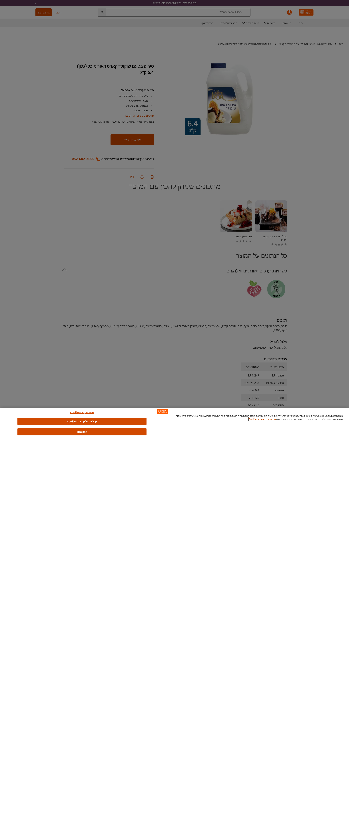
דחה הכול (82, 431)
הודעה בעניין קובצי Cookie (262, 419)
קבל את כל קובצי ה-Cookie (82, 421)
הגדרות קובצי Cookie (82, 412)
